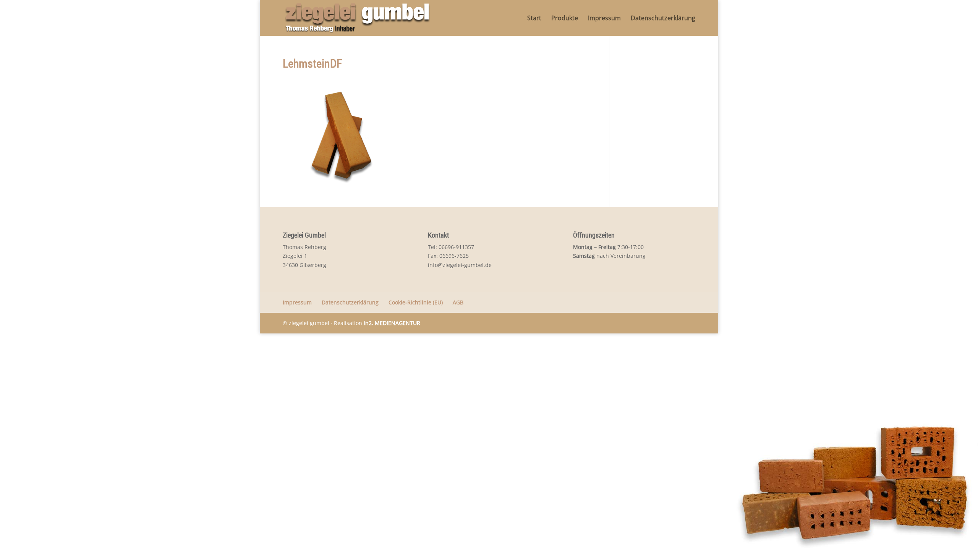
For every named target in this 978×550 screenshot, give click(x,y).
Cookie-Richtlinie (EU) (416, 302)
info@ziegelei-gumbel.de (460, 265)
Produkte (564, 18)
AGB (458, 302)
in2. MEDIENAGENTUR (392, 323)
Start (534, 18)
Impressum (604, 18)
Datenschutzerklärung (663, 18)
